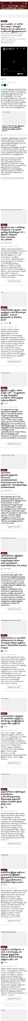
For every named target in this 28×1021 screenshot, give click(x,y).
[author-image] (2, 243)
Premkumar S (4, 885)
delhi (6, 178)
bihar (9, 178)
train (2, 178)
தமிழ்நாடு (23, 6)
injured (16, 178)
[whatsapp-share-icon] (2, 86)
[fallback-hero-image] (14, 216)
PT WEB (5, 403)
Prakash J (6, 323)
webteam (3, 79)
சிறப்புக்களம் (11, 6)
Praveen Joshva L (8, 242)
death (12, 178)
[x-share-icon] (5, 86)
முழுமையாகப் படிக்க (14, 281)
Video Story (21, 178)
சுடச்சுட (4, 6)
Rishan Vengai (7, 568)
